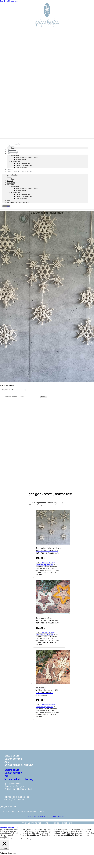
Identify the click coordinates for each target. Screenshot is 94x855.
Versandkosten (48, 562)
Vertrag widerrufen (9, 827)
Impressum (12, 755)
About (9, 177)
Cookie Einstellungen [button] (10, 839)
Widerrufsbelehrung (19, 764)
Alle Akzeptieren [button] (29, 839)
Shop (9, 200)
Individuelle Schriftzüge (27, 157)
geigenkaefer (12, 175)
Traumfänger (21, 159)
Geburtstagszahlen (24, 165)
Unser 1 (10, 181)
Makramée (15, 155)
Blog (13, 179)
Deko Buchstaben (23, 163)
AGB (7, 761)
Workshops (11, 183)
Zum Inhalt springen (10, 1)
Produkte (12, 154)
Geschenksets (21, 198)
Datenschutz (13, 758)
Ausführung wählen (44, 565)
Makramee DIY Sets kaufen (20, 171)
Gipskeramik (16, 161)
